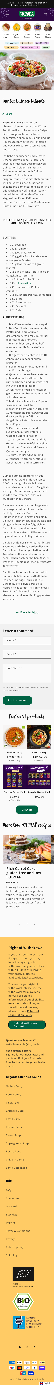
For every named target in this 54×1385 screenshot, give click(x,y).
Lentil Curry (13, 1119)
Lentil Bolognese (16, 1168)
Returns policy (15, 1247)
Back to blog (29, 612)
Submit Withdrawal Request (26, 1024)
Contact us (12, 1198)
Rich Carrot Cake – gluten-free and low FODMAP (23, 873)
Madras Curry (14, 752)
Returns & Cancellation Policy (23, 1013)
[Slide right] (34, 924)
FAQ (8, 1190)
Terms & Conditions (18, 1231)
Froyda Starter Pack (39, 792)
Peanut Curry (14, 1127)
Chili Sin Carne (15, 1160)
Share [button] (9, 114)
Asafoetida (24, 283)
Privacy (10, 1239)
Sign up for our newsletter (22, 1055)
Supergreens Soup (17, 1143)
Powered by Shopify (34, 1379)
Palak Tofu (12, 1103)
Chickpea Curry (15, 1111)
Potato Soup (13, 1151)
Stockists (11, 1215)
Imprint (10, 1223)
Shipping (11, 1255)
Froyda (21, 1379)
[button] (7, 15)
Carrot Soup (13, 1135)
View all (27, 810)
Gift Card (11, 1206)
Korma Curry (39, 752)
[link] (6, 30)
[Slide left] (19, 924)
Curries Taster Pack (15, 792)
